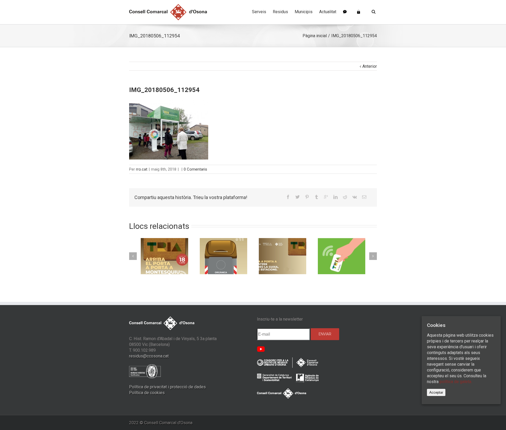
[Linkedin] (335, 197)
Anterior (369, 66)
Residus (280, 11)
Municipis (304, 11)
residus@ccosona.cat (149, 356)
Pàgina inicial (315, 35)
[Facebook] (288, 197)
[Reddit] (345, 197)
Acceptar (436, 392)
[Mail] (364, 197)
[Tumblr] (316, 197)
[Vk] (354, 197)
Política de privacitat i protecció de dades (167, 386)
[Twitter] (297, 197)
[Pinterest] (307, 197)
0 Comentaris (195, 169)
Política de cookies (147, 392)
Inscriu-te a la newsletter (280, 319)
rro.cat (141, 169)
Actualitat (327, 11)
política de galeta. (456, 381)
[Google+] (326, 197)
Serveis (259, 11)
